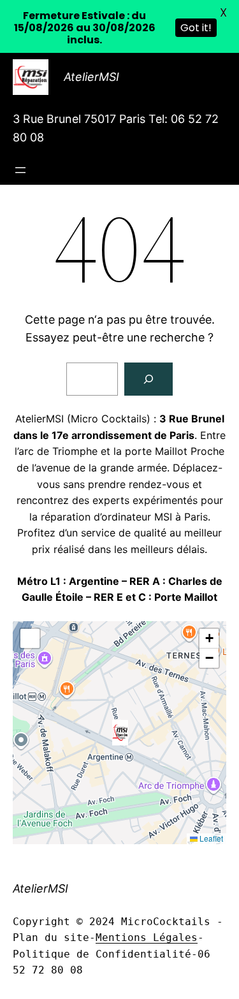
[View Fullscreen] (30, 638)
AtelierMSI (91, 76)
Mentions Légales (147, 937)
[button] (120, 732)
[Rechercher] (148, 379)
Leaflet (210, 838)
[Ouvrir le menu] (20, 170)
